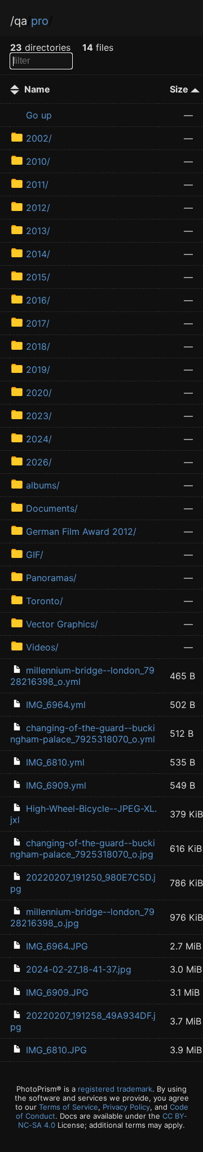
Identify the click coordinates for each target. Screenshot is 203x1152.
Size (180, 89)
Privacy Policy (126, 1106)
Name (37, 89)
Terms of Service (68, 1106)
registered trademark (115, 1088)
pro (39, 21)
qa (20, 21)
